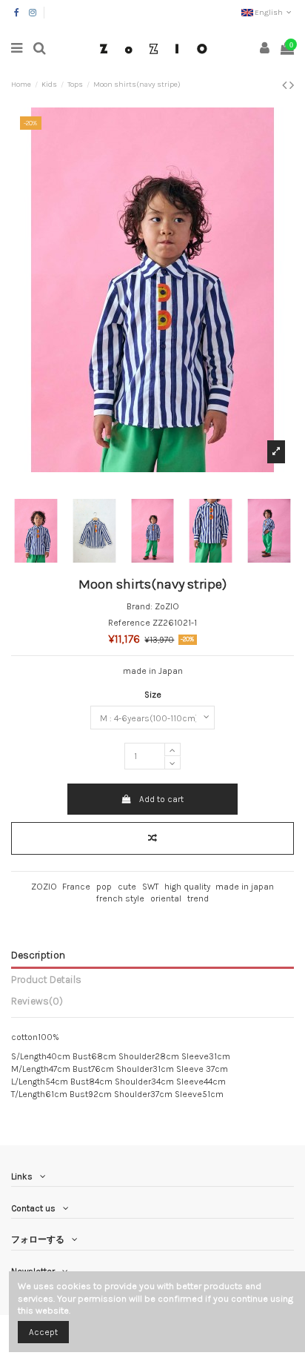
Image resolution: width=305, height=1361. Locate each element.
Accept (43, 1332)
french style (120, 898)
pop (104, 886)
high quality (187, 886)
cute (127, 886)
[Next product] (291, 85)
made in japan (244, 886)
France (76, 886)
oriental (165, 898)
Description (38, 955)
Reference (129, 622)
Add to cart (161, 799)
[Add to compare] (152, 838)
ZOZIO (44, 886)
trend (198, 898)
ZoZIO (167, 606)
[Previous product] (285, 85)
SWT (150, 886)
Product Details (46, 979)
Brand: (139, 606)
